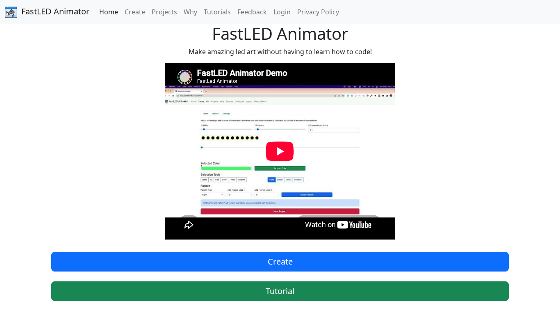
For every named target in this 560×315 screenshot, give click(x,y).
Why (190, 11)
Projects (164, 11)
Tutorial (280, 291)
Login (282, 11)
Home (108, 11)
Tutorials (217, 11)
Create (135, 11)
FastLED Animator (55, 11)
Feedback (252, 11)
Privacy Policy (318, 11)
